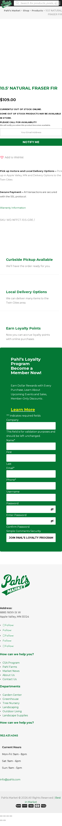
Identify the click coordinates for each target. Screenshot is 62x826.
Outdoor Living (12, 711)
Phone (11, 479)
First (9, 452)
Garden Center (12, 694)
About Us (8, 675)
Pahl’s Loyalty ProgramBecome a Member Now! (26, 366)
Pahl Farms (10, 666)
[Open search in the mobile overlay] (35, 3)
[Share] (7, 816)
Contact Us (10, 679)
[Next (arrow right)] (4, 820)
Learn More (23, 409)
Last (8, 463)
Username (13, 491)
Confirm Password (18, 526)
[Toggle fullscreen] (4, 816)
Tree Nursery (11, 703)
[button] (12, 157)
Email (10, 468)
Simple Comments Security (23, 531)
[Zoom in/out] (1, 816)
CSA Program (11, 662)
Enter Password (16, 515)
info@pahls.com (10, 779)
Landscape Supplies (15, 715)
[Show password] (52, 509)
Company (12, 419)
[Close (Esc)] (11, 816)
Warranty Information (13, 207)
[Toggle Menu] (57, 3)
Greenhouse (11, 698)
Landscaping (11, 707)
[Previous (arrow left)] (1, 820)
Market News (11, 670)
